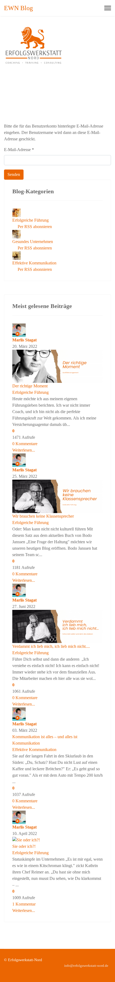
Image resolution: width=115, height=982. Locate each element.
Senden (13, 174)
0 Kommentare (24, 443)
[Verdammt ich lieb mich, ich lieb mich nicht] (57, 626)
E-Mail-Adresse (19, 149)
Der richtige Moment (30, 386)
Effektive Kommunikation (34, 263)
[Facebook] (101, 971)
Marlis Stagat (24, 340)
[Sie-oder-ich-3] (57, 840)
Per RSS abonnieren (34, 226)
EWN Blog (18, 8)
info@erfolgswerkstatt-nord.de (86, 966)
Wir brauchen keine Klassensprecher (43, 516)
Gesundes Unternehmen (32, 241)
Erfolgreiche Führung (30, 220)
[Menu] (107, 8)
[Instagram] (109, 971)
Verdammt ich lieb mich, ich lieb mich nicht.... (51, 646)
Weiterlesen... (23, 450)
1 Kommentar (24, 904)
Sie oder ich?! (24, 846)
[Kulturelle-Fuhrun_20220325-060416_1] (57, 496)
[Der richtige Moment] (57, 366)
